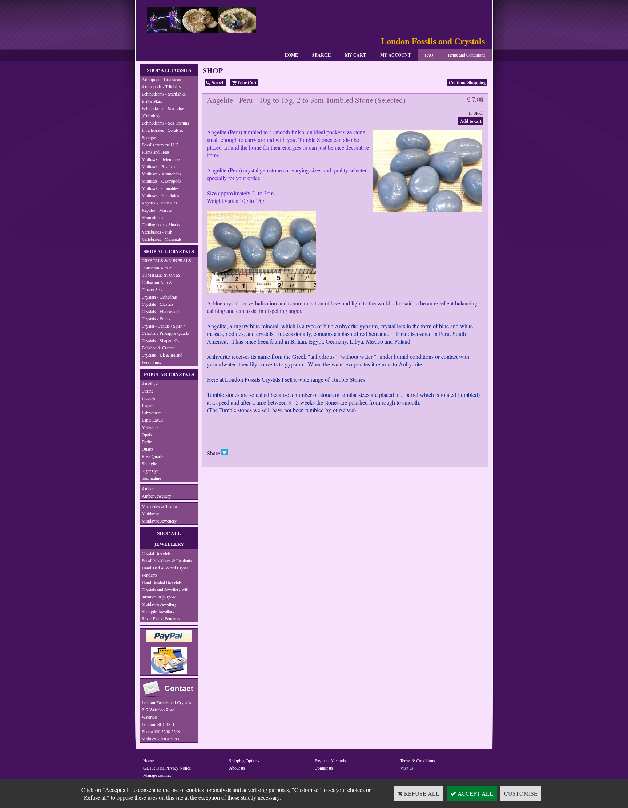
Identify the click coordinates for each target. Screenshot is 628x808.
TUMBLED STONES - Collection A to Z (162, 278)
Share (213, 453)
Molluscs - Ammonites (161, 173)
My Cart (355, 55)
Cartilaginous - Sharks (161, 224)
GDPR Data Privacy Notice (167, 768)
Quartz (147, 449)
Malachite (150, 427)
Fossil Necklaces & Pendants (167, 560)
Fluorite (148, 398)
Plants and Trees (156, 152)
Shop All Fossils (169, 70)
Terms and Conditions (466, 55)
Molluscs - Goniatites (160, 188)
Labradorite (151, 412)
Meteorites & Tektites (160, 506)
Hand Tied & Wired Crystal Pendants (165, 571)
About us (237, 768)
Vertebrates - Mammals (162, 239)
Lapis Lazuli (152, 420)
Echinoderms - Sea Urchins (165, 123)
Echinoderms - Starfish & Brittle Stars (164, 97)
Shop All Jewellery (169, 538)
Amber (148, 488)
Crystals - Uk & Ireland (162, 355)
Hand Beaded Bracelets (162, 582)
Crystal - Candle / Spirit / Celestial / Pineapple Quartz (165, 329)
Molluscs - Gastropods (161, 181)
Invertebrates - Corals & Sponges (162, 133)
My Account (395, 55)
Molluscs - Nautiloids (160, 195)
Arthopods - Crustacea (161, 79)
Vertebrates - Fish (157, 232)
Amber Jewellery (156, 496)
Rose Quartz (152, 456)
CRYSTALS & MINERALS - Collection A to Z (168, 264)
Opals (147, 434)
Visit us (407, 768)
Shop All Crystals (169, 251)
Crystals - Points (156, 318)
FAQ (429, 55)
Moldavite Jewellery (159, 521)
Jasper (147, 405)
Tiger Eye (150, 471)
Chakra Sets (152, 289)
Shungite (149, 463)
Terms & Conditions (417, 760)
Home (291, 55)
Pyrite (147, 441)
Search (321, 55)
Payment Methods (330, 760)
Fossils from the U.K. (161, 144)
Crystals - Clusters (158, 304)
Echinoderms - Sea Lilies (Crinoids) (163, 111)
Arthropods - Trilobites (161, 86)
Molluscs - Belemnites (161, 159)
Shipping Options (244, 760)
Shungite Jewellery (158, 611)
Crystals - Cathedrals (160, 297)
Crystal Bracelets (156, 553)
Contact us (324, 768)
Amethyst (150, 383)
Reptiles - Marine (157, 210)
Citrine (147, 391)
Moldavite (150, 513)
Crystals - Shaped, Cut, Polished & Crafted (162, 343)
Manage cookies (157, 775)
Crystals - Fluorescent (161, 311)
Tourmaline (151, 478)
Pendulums (151, 362)
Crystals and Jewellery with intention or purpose (165, 593)
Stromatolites (153, 217)
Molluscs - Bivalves (159, 166)
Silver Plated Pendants (161, 618)
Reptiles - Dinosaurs (159, 203)
